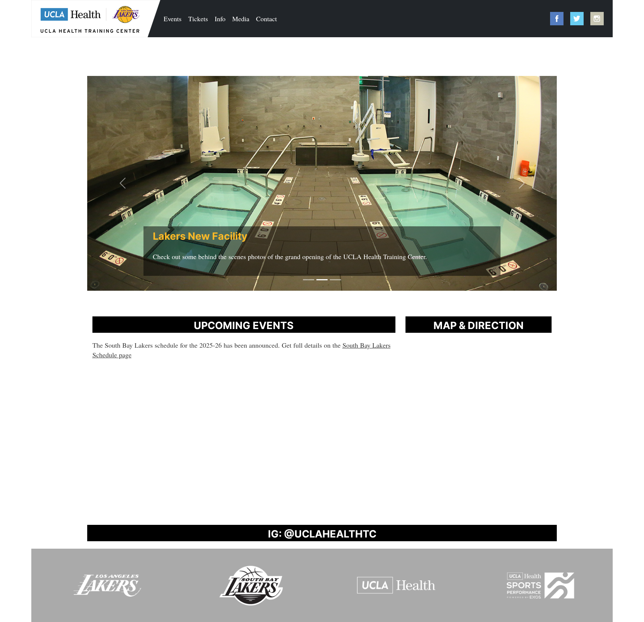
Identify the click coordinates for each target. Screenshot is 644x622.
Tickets (198, 18)
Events (172, 18)
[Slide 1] (308, 279)
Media (240, 18)
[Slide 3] (335, 279)
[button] (122, 183)
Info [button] (220, 18)
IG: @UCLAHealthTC (322, 534)
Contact (266, 18)
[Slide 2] (322, 279)
